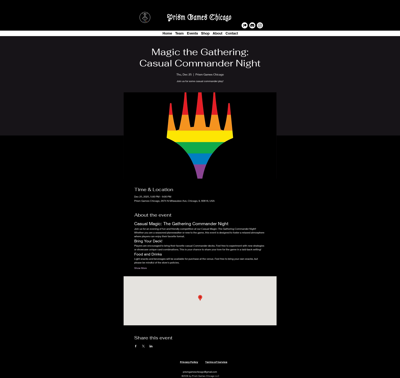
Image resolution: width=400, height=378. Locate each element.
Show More (140, 267)
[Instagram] (260, 25)
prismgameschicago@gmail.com (200, 371)
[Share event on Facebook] (135, 346)
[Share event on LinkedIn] (151, 346)
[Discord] (252, 25)
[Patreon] (245, 25)
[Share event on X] (143, 346)
